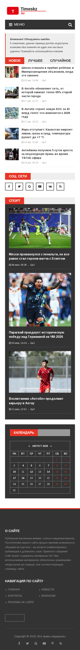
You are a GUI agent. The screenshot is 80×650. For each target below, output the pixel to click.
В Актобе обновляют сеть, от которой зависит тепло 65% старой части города (47, 92)
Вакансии (48, 595)
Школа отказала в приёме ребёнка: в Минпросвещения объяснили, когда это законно (48, 71)
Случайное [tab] (60, 61)
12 (31, 471)
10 (14, 471)
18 (23, 478)
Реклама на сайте (21, 602)
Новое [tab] (15, 61)
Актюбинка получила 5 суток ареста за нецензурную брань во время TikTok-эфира (47, 154)
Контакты (15, 595)
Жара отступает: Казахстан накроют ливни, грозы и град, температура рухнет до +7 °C (47, 133)
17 (14, 478)
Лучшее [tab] (35, 61)
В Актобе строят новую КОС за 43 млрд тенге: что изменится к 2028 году (46, 112)
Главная (14, 589)
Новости (48, 589)
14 (48, 471)
